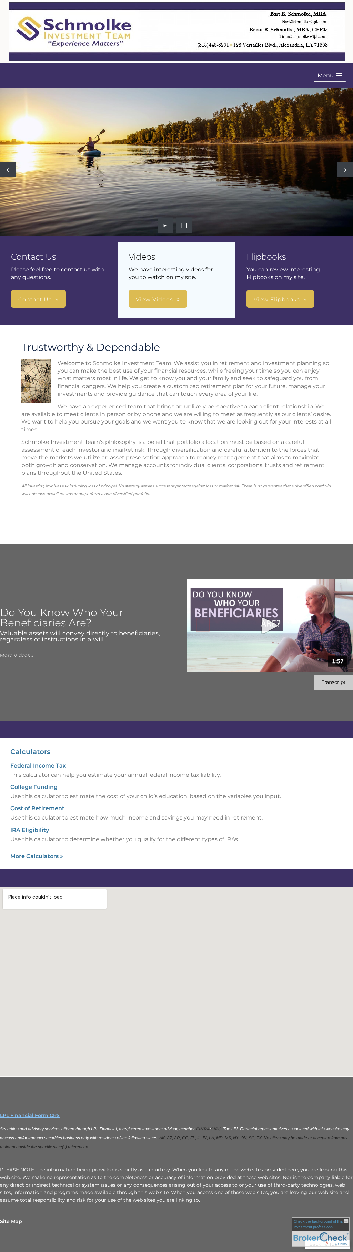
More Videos (17, 655)
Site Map (11, 1221)
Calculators (30, 752)
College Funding (34, 787)
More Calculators (36, 856)
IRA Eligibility (29, 830)
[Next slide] (345, 169)
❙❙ (184, 225)
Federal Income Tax (38, 765)
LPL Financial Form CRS (30, 1115)
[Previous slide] (8, 169)
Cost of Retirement (37, 808)
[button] (330, 76)
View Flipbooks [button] (277, 299)
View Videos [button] (154, 299)
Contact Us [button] (35, 299)
